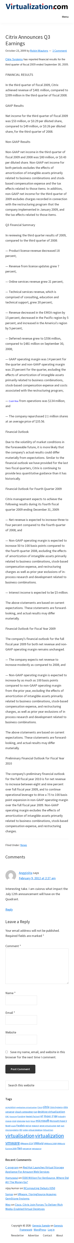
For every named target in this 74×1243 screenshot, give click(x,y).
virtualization (49, 1135)
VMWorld (38, 1143)
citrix (46, 1107)
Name (10, 993)
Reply (9, 909)
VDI (20, 1130)
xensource (36, 1148)
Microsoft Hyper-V (58, 1120)
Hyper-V (49, 1116)
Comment (13, 946)
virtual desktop (35, 1130)
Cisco (39, 1107)
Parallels (20, 1125)
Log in (51, 1229)
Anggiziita (25, 873)
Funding (21, 1116)
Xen (19, 1148)
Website (10, 1032)
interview (21, 1121)
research (35, 1125)
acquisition (10, 1107)
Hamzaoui (11, 1178)
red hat (28, 1125)
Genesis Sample (41, 1225)
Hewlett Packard (33, 1116)
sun (58, 1125)
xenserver (27, 1148)
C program (11, 1167)
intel (14, 1121)
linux (33, 1121)
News (23, 845)
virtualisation (19, 1135)
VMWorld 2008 (50, 1143)
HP (41, 1116)
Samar (9, 1194)
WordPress (40, 1229)
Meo (8, 1204)
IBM (55, 1116)
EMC (7, 1116)
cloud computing (24, 1111)
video (25, 1130)
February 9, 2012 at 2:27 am (37, 878)
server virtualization (48, 1125)
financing (13, 1116)
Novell (8, 1125)
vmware (12, 1143)
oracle (13, 1126)
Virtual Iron (48, 1130)
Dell (35, 1112)
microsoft (42, 1121)
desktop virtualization (51, 1111)
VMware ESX (26, 1143)
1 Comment (59, 50)
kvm (28, 1121)
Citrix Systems (14, 59)
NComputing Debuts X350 (39, 1188)
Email (10, 1013)
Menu (65, 16)
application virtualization (26, 1107)
